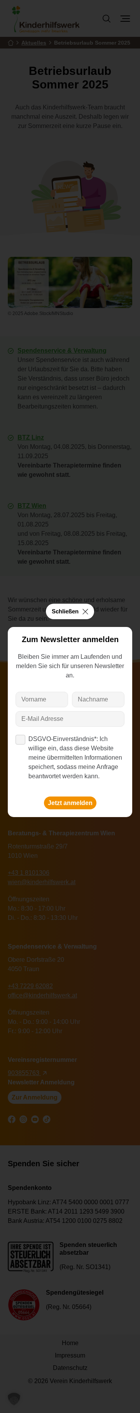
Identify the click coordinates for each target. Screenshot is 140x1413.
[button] (14, 1399)
